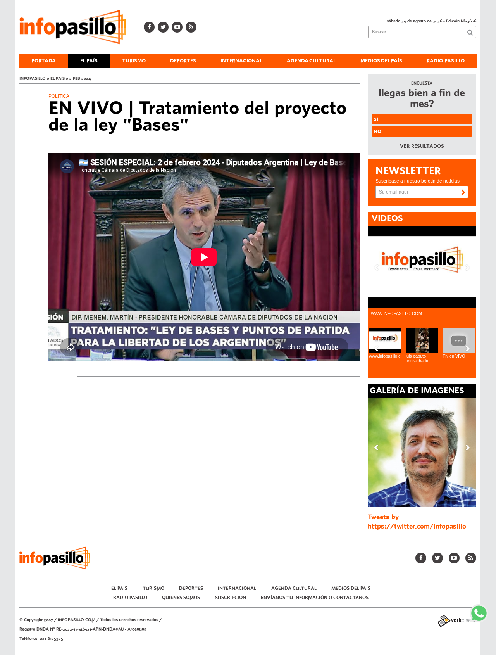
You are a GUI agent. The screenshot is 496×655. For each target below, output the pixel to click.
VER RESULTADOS (422, 146)
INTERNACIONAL (241, 61)
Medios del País (381, 61)
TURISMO (134, 61)
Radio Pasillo (446, 61)
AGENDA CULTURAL (311, 61)
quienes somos (181, 598)
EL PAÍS (89, 61)
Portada (43, 61)
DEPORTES (183, 61)
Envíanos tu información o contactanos (315, 598)
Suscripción (230, 598)
